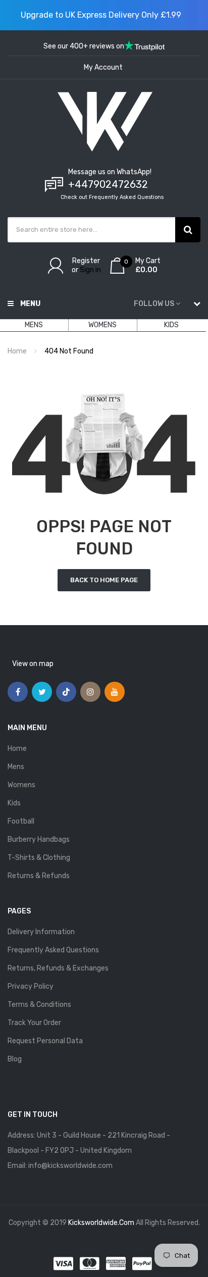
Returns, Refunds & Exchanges (58, 968)
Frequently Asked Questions (53, 950)
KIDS (171, 325)
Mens (16, 766)
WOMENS (102, 325)
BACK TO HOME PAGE (104, 580)
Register (86, 261)
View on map (33, 663)
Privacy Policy (31, 986)
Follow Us (154, 303)
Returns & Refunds (39, 876)
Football (21, 821)
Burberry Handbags (39, 839)
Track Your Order (34, 1022)
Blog (15, 1059)
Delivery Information (41, 932)
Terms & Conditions (39, 1004)
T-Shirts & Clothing (39, 857)
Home (17, 351)
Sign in (90, 270)
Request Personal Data (45, 1041)
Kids (14, 803)
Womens (21, 785)
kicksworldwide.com (101, 1222)
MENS (34, 325)
